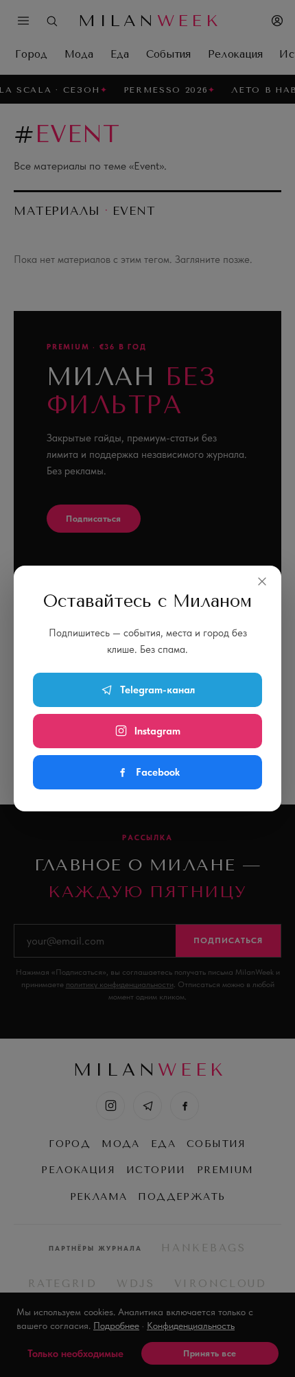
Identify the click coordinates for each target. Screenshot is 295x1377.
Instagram (157, 731)
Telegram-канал (157, 690)
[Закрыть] (262, 581)
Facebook (158, 772)
